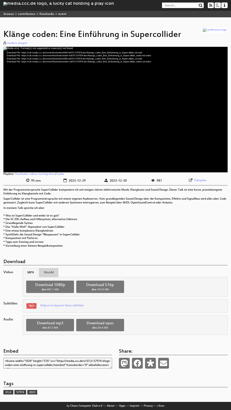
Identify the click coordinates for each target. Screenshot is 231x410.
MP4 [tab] (30, 273)
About (111, 406)
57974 (20, 392)
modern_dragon (17, 43)
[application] (115, 109)
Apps (122, 406)
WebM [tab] (49, 273)
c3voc (160, 406)
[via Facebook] (137, 363)
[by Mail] (163, 363)
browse (9, 14)
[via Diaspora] (150, 363)
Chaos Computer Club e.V (86, 406)
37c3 (8, 392)
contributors (26, 14)
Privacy (148, 406)
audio (60, 174)
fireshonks (46, 14)
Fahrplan (200, 180)
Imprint (134, 406)
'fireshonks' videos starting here (35, 174)
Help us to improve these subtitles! (62, 305)
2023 (32, 392)
